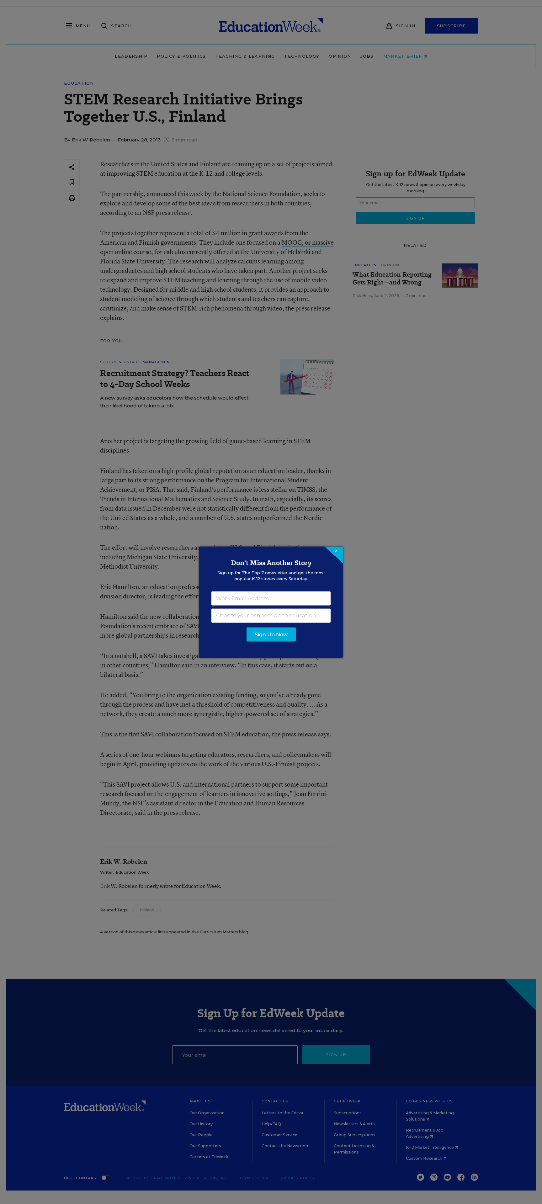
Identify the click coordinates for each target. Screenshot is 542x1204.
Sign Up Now (271, 634)
